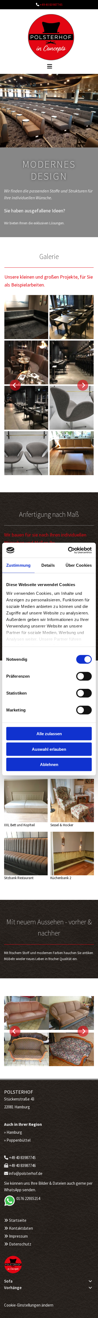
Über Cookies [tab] (79, 565)
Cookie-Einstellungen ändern (28, 1305)
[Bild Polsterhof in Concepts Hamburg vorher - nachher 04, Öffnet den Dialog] (49, 1049)
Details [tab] (48, 565)
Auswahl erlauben (49, 749)
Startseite (17, 1220)
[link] (90, 1281)
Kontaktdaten (21, 1228)
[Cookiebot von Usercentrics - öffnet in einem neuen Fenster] (69, 550)
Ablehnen (49, 764)
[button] (31, 65)
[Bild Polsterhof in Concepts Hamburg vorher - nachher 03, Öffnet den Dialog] (49, 1013)
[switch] (84, 676)
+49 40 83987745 (51, 4)
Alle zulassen (49, 733)
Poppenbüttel (18, 1140)
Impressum (18, 1236)
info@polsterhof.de (25, 1173)
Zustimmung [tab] (18, 565)
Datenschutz (20, 1244)
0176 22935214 (28, 1198)
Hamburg (15, 1132)
